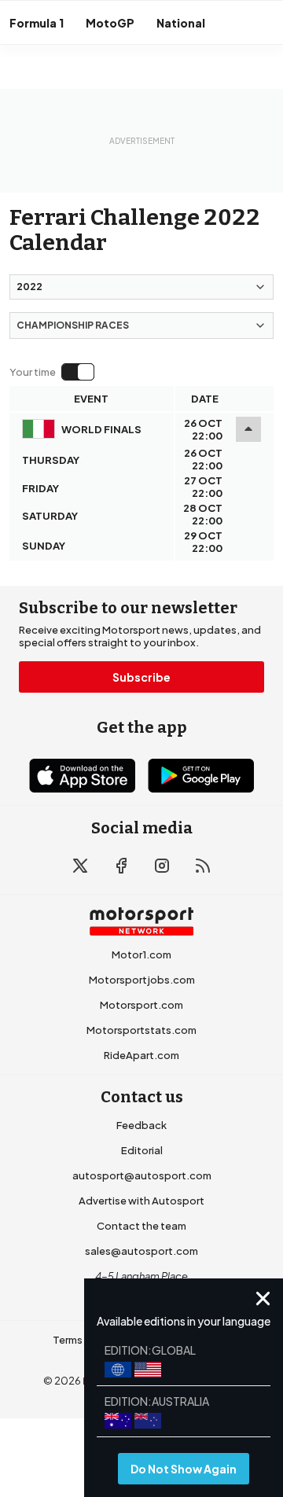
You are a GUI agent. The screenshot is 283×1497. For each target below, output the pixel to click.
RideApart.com (141, 1055)
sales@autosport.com (141, 1251)
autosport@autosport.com (141, 1175)
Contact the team (141, 1225)
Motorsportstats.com (141, 1030)
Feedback (141, 1125)
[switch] (51, 372)
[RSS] (203, 865)
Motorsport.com (141, 1005)
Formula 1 (36, 23)
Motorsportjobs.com (142, 979)
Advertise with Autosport (141, 1200)
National (180, 23)
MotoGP (110, 23)
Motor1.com (141, 954)
